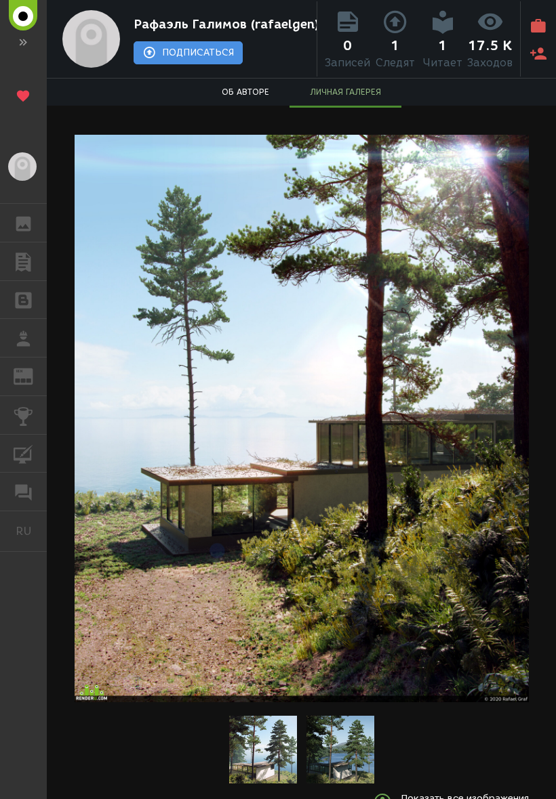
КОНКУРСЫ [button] (23, 415)
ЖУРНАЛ (31, 375)
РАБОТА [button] (23, 338)
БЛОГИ (23, 300)
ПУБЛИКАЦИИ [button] (23, 261)
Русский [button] (31, 531)
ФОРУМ (23, 492)
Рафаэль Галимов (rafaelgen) (222, 24)
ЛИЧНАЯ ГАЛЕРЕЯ (345, 92)
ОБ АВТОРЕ (245, 92)
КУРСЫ (23, 454)
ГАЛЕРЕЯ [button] (23, 223)
